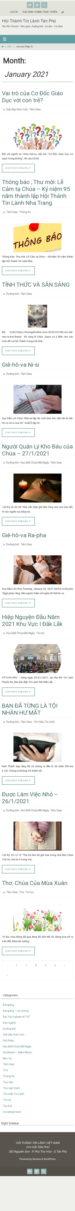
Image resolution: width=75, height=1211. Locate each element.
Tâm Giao (35, 109)
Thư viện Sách (11, 1077)
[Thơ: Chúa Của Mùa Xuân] (37, 907)
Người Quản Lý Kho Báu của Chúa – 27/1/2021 (37, 445)
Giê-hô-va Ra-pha (24, 529)
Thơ (21, 882)
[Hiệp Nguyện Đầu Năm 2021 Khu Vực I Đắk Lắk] (37, 651)
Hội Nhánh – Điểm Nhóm (17, 1041)
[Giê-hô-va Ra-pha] (37, 563)
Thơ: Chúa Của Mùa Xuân (35, 873)
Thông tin (25, 210)
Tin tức (40, 626)
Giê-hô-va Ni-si (20, 361)
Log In (14, 12)
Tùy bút (7, 1095)
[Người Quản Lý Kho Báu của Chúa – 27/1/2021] (37, 482)
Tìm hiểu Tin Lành (44, 713)
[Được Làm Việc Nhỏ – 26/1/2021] (37, 826)
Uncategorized (12, 1101)
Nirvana (36, 1148)
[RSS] (44, 5)
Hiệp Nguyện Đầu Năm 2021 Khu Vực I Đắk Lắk (32, 614)
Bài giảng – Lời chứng (16, 1000)
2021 (9, 46)
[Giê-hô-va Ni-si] (37, 395)
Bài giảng (8, 994)
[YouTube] (30, 5)
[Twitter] (37, 5)
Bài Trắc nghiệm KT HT (16, 1005)
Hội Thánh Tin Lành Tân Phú (29, 21)
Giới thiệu (8, 1029)
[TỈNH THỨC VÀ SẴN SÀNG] (37, 313)
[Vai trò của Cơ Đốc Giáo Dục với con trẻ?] (37, 133)
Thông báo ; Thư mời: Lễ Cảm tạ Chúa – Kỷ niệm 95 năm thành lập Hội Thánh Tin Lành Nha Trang (36, 191)
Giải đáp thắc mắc (17, 109)
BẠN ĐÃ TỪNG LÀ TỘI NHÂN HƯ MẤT (30, 701)
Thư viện (8, 1071)
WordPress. (49, 1148)
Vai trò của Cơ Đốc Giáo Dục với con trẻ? (32, 97)
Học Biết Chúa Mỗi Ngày (35, 457)
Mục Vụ (7, 1047)
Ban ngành (9, 1011)
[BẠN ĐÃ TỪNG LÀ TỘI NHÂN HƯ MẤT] (37, 738)
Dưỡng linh (12, 291)
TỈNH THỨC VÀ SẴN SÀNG (36, 282)
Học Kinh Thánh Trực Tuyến (40, 12)
